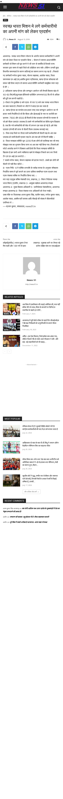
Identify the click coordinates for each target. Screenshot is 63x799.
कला (5, 345)
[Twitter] (22, 47)
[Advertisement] (31, 384)
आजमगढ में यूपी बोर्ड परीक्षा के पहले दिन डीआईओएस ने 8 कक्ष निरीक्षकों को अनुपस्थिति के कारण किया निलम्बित (40, 323)
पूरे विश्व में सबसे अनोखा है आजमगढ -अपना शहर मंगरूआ (28, 522)
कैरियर (9, 16)
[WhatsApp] (29, 47)
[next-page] (9, 352)
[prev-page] (5, 352)
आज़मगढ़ (6, 330)
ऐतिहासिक (6, 314)
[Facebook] (15, 47)
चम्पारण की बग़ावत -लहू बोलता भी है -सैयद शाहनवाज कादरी (29, 516)
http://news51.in (31, 284)
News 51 (12, 39)
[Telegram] (35, 47)
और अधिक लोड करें (30, 491)
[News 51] (5, 39)
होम (4, 16)
